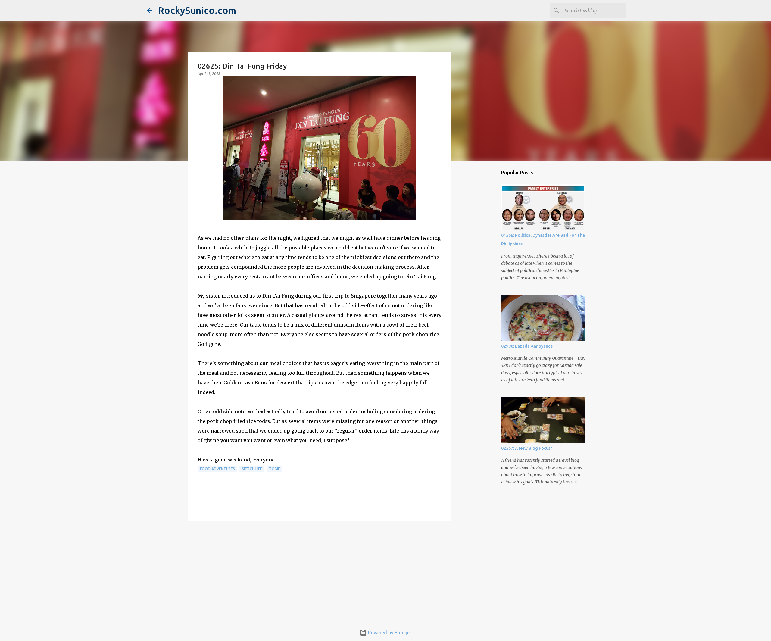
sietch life (252, 469)
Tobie (274, 469)
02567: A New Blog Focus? (526, 448)
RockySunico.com (197, 10)
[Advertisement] (320, 572)
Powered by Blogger (389, 632)
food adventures (217, 469)
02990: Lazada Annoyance (527, 346)
